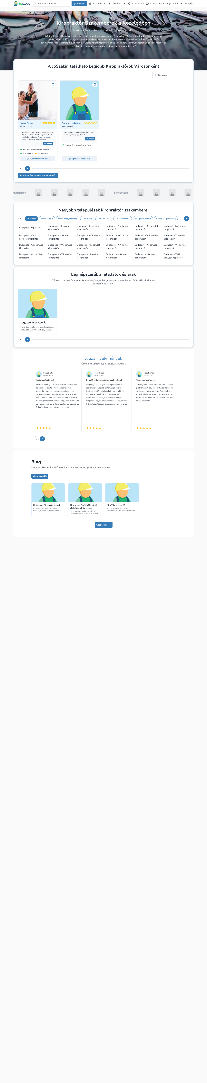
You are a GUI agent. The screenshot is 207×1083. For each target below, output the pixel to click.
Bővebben (48, 143)
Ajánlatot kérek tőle (39, 158)
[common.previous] (20, 168)
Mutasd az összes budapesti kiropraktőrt (38, 175)
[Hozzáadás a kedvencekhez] (192, 10)
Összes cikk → (103, 524)
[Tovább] (27, 168)
